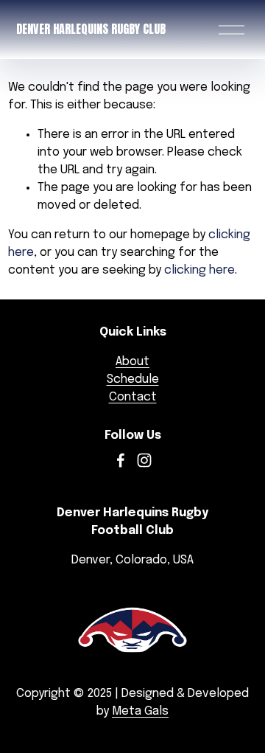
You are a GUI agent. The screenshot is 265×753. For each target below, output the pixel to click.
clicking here (199, 270)
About (132, 361)
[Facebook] (120, 460)
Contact (133, 397)
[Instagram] (144, 460)
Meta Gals (140, 711)
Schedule (133, 379)
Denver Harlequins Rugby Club (91, 29)
